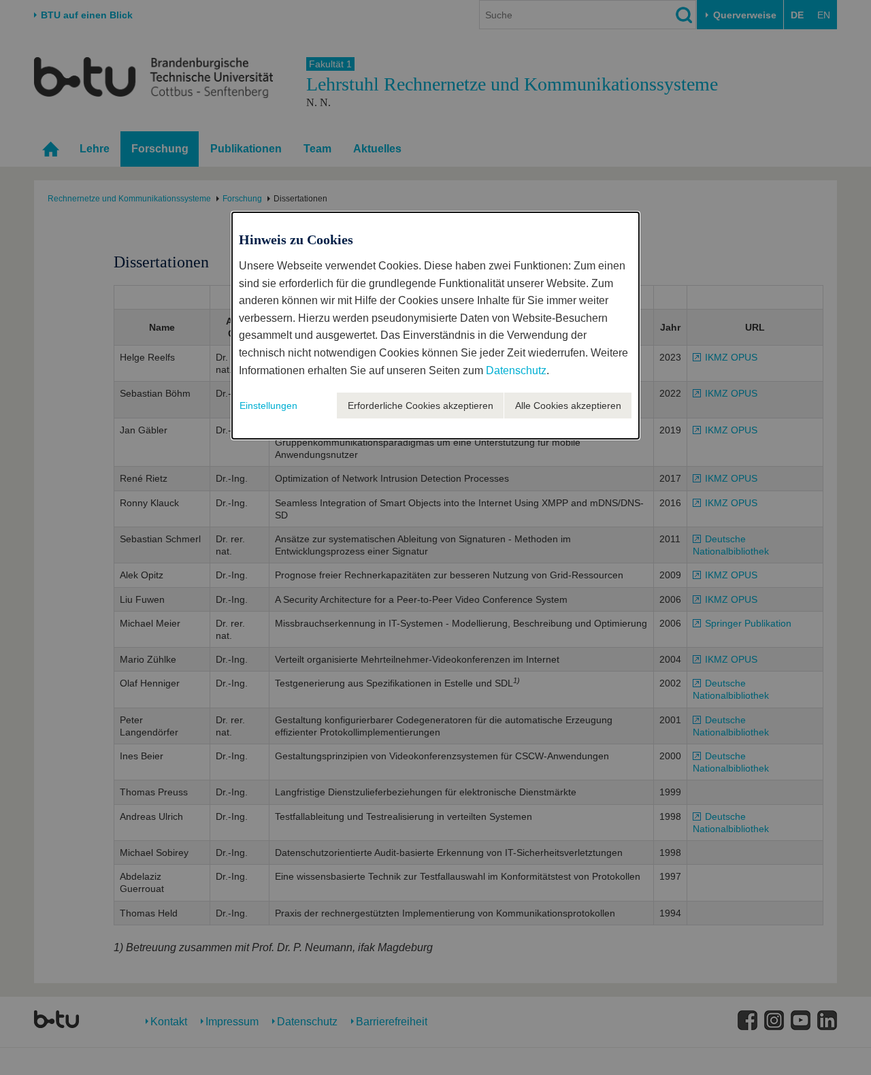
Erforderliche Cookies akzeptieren (420, 405)
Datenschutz (516, 370)
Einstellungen (268, 405)
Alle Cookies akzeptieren (568, 405)
